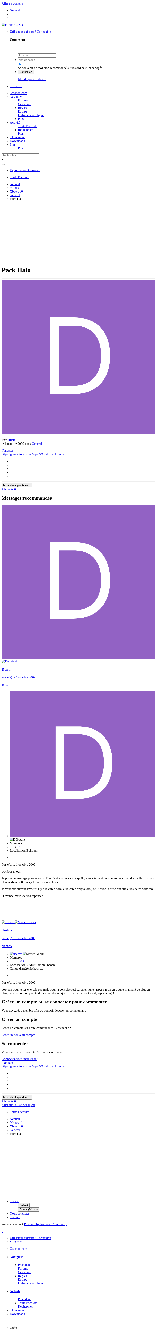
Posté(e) (18, 677)
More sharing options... (16, 485)
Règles (22, 107)
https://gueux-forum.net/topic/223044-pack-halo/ (33, 454)
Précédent (24, 1265)
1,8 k (21, 961)
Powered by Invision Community (45, 1224)
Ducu (11, 440)
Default (24, 1205)
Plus (21, 118)
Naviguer (16, 96)
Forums (23, 100)
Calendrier (24, 104)
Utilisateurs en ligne (31, 115)
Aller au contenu (12, 3)
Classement (17, 137)
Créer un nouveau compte (18, 1035)
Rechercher (25, 130)
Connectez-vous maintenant (19, 1059)
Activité (15, 122)
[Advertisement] (79, 232)
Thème (14, 1201)
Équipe (22, 111)
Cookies (15, 1217)
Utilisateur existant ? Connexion (31, 31)
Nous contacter (19, 1213)
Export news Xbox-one (25, 170)
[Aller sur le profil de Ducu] (78, 433)
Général (37, 443)
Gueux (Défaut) (29, 1209)
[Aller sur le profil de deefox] (8, 922)
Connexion (26, 71)
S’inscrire (16, 86)
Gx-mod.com (18, 93)
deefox (7, 930)
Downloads (17, 141)
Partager (7, 450)
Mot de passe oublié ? (32, 79)
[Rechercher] (3, 164)
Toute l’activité (27, 126)
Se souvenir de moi (30, 68)
